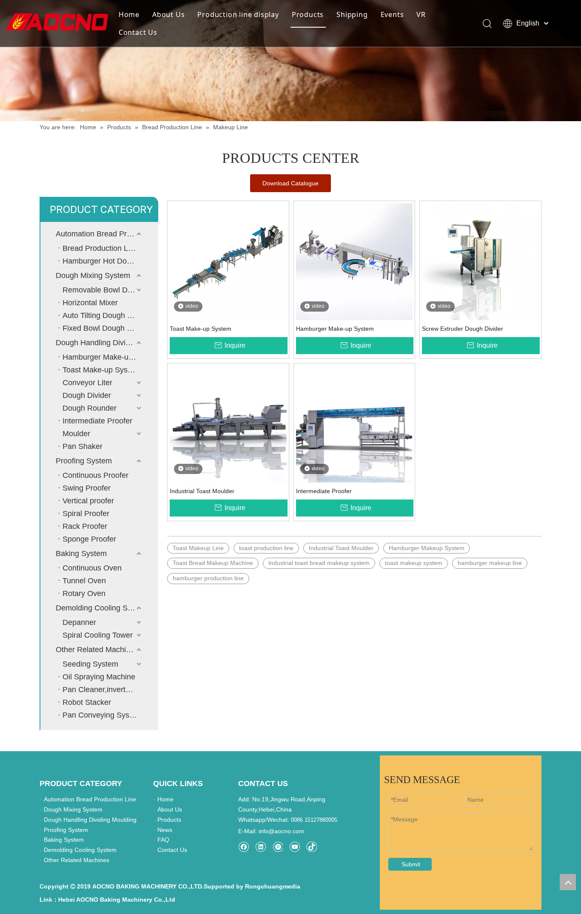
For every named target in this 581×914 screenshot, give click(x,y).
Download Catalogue (290, 183)
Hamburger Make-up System (106, 357)
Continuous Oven (92, 568)
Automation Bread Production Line (103, 234)
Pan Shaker (83, 446)
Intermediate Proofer (97, 421)
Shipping (351, 14)
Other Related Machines (97, 649)
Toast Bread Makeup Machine (213, 562)
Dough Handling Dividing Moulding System (103, 342)
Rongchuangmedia (272, 886)
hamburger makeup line (490, 562)
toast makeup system (413, 562)
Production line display (238, 14)
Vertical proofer (88, 501)
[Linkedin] (260, 846)
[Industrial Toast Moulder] (228, 423)
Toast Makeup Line (198, 548)
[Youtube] (294, 846)
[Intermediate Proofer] (354, 423)
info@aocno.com (281, 831)
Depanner (79, 622)
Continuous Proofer (95, 475)
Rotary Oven (84, 593)
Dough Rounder (90, 408)
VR (421, 14)
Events (392, 14)
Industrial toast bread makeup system (319, 562)
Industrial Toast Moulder (202, 491)
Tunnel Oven (84, 580)
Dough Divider (87, 395)
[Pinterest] (277, 846)
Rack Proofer (85, 526)
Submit (411, 864)
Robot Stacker (87, 702)
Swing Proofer (87, 488)
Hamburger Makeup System (426, 548)
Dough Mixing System (93, 275)
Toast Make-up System (101, 370)
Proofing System (84, 461)
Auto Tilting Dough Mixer (104, 315)
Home (129, 14)
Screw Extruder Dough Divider (462, 328)
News (164, 829)
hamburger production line (208, 578)
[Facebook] (243, 846)
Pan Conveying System (102, 715)
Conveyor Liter (87, 382)
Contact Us (138, 32)
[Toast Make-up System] (228, 261)
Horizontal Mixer (90, 302)
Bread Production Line (100, 248)
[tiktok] (311, 846)
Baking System (81, 553)
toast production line (266, 548)
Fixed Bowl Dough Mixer (104, 328)
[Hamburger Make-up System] (354, 261)
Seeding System (90, 664)
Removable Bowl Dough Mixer (106, 290)
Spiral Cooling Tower (98, 635)
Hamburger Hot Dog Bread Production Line (106, 261)
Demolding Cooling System (102, 608)
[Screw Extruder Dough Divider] (480, 261)
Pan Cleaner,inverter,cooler (106, 689)
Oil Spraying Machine (99, 677)
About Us (168, 14)
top (568, 882)
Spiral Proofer (86, 513)
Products (308, 14)
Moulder (76, 433)
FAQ (163, 839)
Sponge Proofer (89, 539)
